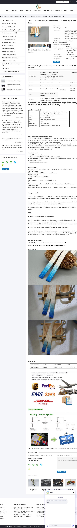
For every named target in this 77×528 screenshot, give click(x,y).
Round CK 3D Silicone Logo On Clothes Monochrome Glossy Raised (23, 508)
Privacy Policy (8, 526)
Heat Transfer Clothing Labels (10, 30)
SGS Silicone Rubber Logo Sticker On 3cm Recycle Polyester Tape (24, 512)
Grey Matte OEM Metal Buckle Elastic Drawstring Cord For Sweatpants (46, 490)
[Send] (73, 525)
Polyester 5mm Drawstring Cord (14, 81)
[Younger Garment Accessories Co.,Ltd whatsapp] (8, 162)
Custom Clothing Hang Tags (9, 57)
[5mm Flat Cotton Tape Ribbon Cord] (3, 90)
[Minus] (73, 492)
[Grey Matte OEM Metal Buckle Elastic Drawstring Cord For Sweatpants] (46, 482)
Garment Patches (6, 45)
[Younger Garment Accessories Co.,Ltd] (38, 6)
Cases (71, 10)
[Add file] (47, 525)
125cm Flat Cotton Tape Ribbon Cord (40, 448)
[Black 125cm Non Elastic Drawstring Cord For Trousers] (58, 482)
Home (7, 10)
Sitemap (2, 518)
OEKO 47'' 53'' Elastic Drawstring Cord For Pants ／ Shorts (33, 490)
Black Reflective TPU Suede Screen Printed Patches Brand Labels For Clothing (23, 516)
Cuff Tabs (4, 68)
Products (14, 10)
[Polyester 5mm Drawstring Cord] (3, 81)
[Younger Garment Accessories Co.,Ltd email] (4, 162)
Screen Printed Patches (8, 23)
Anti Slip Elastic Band (7, 61)
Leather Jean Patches (8, 54)
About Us (28, 10)
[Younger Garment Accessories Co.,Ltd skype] (16, 162)
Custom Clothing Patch (8, 42)
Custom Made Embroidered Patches (11, 64)
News (65, 10)
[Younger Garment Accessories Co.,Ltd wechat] (12, 162)
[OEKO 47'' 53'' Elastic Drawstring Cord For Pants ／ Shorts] (33, 482)
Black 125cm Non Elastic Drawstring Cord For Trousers (58, 490)
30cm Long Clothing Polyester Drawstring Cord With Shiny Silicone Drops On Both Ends (39, 51)
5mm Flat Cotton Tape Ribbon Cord (15, 89)
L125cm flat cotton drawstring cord (57, 448)
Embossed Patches (7, 27)
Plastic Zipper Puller (7, 51)
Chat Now (56, 61)
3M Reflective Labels (7, 36)
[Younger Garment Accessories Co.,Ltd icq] (4, 165)
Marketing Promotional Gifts (9, 71)
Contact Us (58, 10)
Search (71, 1)
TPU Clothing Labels (7, 39)
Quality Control (48, 10)
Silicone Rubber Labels (8, 48)
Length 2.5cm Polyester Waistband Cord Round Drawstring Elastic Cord (70, 490)
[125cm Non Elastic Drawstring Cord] (3, 85)
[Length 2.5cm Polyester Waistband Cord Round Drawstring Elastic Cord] (70, 482)
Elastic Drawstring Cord (15, 16)
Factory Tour (37, 10)
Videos (21, 10)
